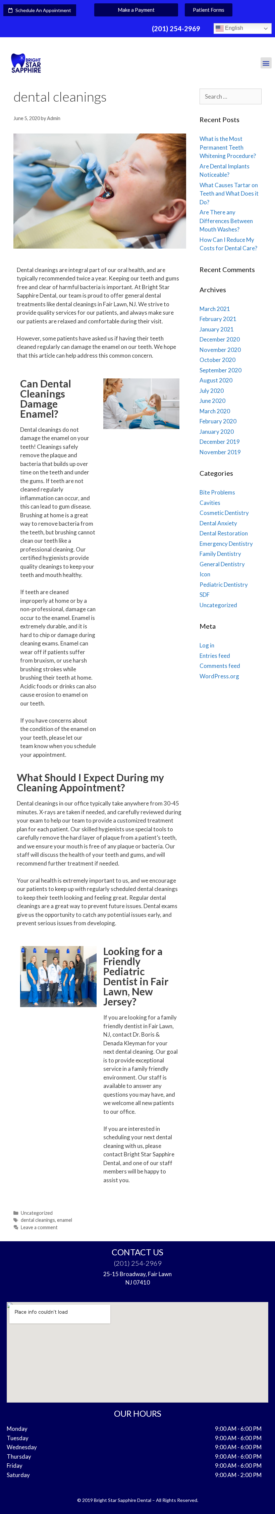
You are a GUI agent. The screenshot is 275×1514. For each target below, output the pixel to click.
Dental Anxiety (218, 523)
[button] (136, 9)
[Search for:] (231, 96)
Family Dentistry (220, 553)
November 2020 (220, 349)
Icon (205, 574)
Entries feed (215, 655)
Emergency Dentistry (226, 543)
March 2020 (215, 411)
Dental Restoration (224, 533)
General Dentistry (222, 564)
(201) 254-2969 (176, 28)
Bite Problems (217, 492)
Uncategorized (37, 1213)
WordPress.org (219, 676)
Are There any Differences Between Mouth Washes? (226, 221)
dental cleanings (38, 1220)
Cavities (210, 502)
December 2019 (220, 441)
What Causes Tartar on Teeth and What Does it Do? (229, 193)
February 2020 (218, 421)
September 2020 (220, 370)
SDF (205, 594)
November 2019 (220, 452)
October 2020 (217, 359)
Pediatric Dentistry (224, 584)
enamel (64, 1220)
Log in (207, 645)
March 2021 (215, 308)
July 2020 (212, 390)
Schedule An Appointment (41, 10)
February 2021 (218, 318)
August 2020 (216, 380)
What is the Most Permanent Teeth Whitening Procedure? (228, 147)
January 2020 (217, 431)
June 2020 (212, 400)
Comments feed (220, 665)
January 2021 (217, 329)
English (233, 28)
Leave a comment (39, 1227)
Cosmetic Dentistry (224, 512)
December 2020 (220, 339)
